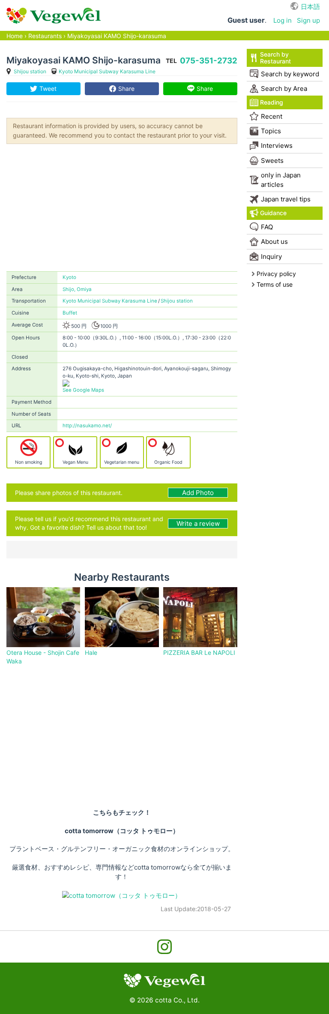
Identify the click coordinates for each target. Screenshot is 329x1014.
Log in (282, 20)
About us (274, 241)
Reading (271, 102)
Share (126, 88)
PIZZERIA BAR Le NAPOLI (199, 652)
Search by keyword (290, 74)
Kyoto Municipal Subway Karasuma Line (107, 71)
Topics (271, 131)
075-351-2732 (208, 61)
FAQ (267, 227)
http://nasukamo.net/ (87, 426)
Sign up (308, 20)
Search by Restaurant (275, 57)
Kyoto (69, 277)
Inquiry (271, 256)
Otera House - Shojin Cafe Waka (42, 657)
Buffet (70, 313)
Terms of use (275, 284)
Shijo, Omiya (77, 289)
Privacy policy (276, 273)
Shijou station (30, 71)
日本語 (310, 7)
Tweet (48, 88)
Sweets (272, 160)
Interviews (277, 145)
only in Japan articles (281, 179)
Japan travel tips (286, 199)
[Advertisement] (121, 207)
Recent (271, 116)
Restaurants (45, 35)
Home (14, 35)
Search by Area (284, 88)
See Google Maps (83, 390)
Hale (91, 652)
